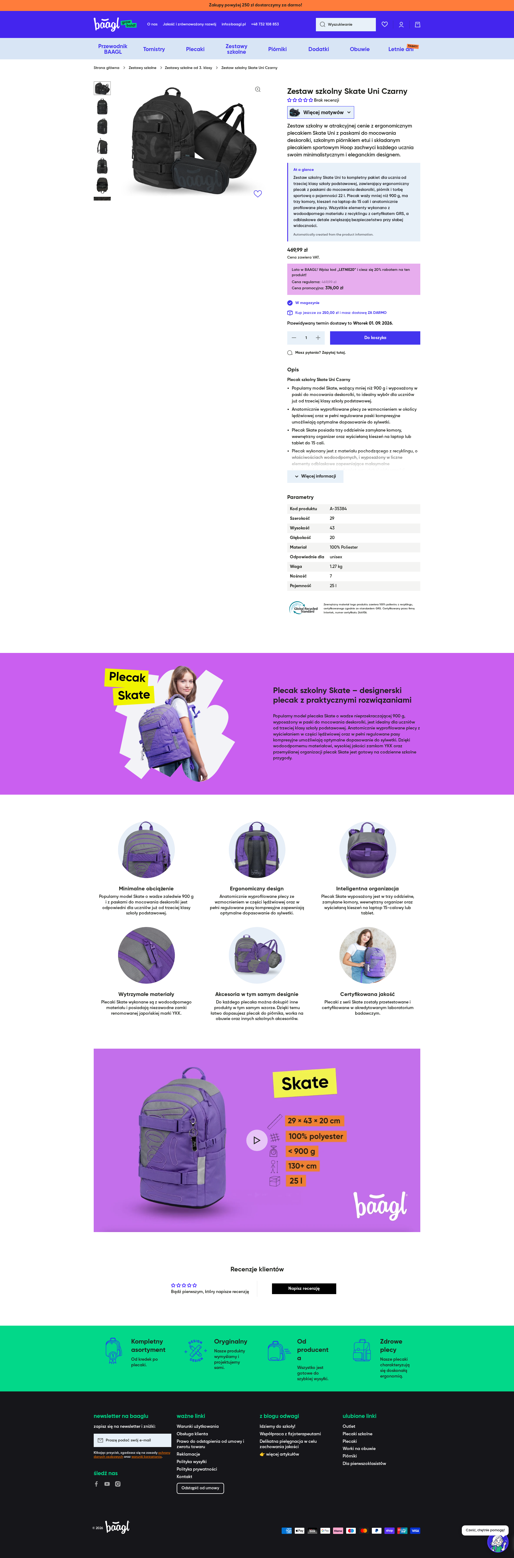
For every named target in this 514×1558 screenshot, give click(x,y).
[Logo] (115, 24)
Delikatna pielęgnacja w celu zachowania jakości (288, 1444)
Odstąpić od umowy (200, 1488)
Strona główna (106, 68)
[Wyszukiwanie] (320, 24)
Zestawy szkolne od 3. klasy (188, 68)
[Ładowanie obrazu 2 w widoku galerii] (102, 106)
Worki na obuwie (359, 1449)
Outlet (349, 1427)
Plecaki (350, 1442)
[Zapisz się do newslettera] (164, 1440)
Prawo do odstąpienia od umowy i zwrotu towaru (210, 1444)
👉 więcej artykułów (279, 1454)
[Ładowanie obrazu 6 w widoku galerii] (102, 185)
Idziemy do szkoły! (277, 1427)
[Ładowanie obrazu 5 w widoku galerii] (102, 165)
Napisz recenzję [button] (304, 1289)
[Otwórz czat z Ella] (498, 1542)
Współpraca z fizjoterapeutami (290, 1434)
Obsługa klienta (192, 1434)
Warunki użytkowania (198, 1427)
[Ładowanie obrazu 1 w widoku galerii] (102, 88)
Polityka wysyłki (192, 1462)
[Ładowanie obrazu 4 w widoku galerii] (102, 146)
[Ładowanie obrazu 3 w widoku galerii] (102, 126)
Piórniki (350, 1456)
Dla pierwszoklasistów (364, 1464)
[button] (417, 24)
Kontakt (184, 1477)
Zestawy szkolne (142, 68)
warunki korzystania (146, 1457)
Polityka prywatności (197, 1469)
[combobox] (346, 24)
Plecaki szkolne (357, 1434)
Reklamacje (188, 1454)
